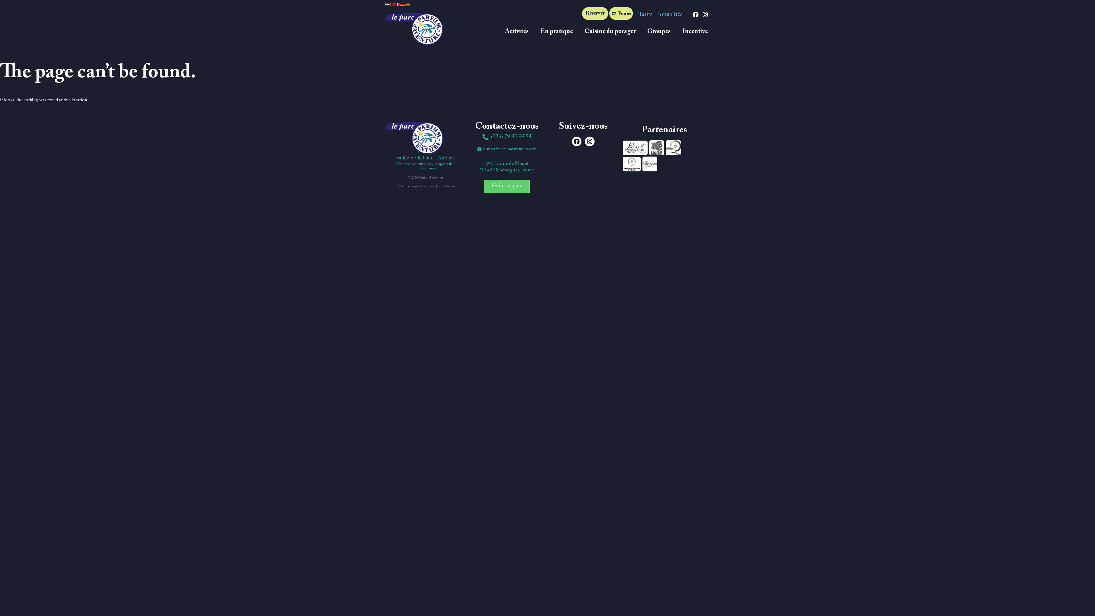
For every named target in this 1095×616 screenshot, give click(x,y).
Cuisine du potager (610, 32)
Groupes (659, 32)
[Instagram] (705, 15)
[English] (392, 4)
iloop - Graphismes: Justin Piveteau (433, 186)
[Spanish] (408, 4)
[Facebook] (696, 15)
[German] (402, 4)
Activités (517, 32)
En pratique (556, 32)
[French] (397, 4)
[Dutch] (387, 4)
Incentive (695, 32)
